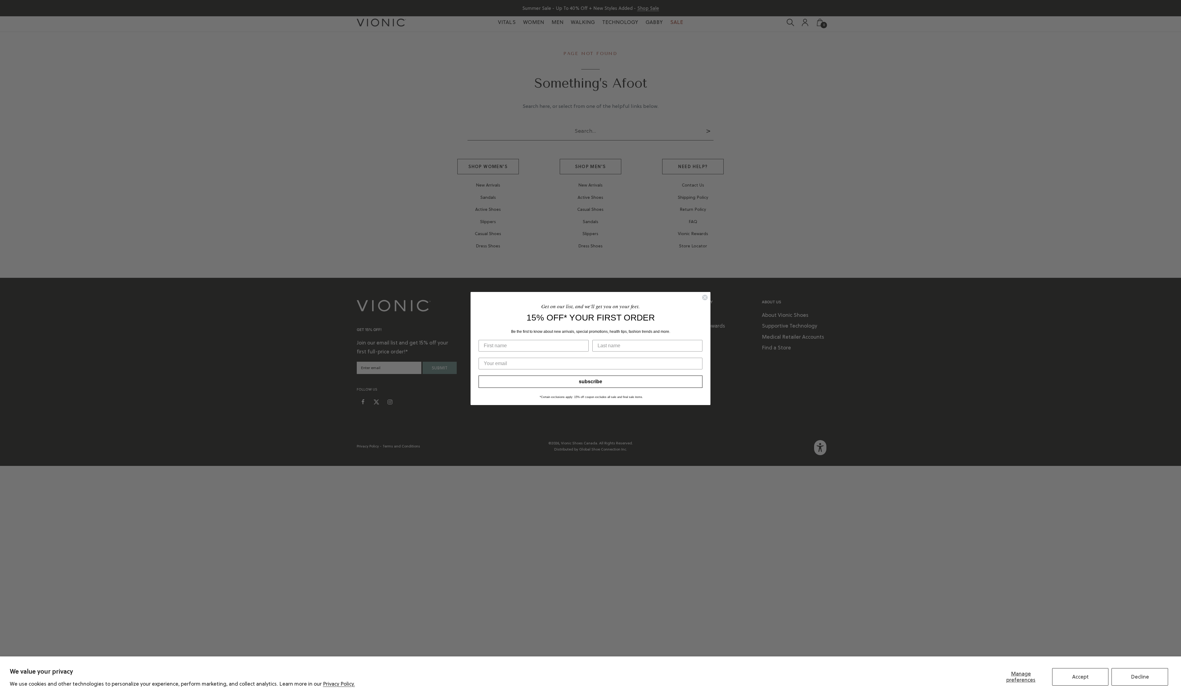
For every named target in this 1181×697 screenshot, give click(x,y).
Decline (1140, 676)
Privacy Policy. (339, 683)
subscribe (590, 381)
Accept (1080, 676)
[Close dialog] (705, 297)
